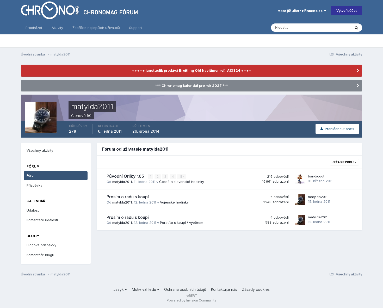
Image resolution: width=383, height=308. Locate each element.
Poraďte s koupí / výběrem (181, 222)
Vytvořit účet (346, 10)
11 (181, 176)
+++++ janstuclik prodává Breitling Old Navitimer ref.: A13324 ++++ (191, 70)
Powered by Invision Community (191, 300)
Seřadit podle (343, 162)
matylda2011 (122, 182)
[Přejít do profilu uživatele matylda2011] (300, 199)
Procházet (34, 28)
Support (135, 28)
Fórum (31, 175)
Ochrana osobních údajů (185, 289)
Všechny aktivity (40, 150)
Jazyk (119, 289)
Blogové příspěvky (41, 245)
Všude (339, 27)
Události (33, 210)
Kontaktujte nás (224, 289)
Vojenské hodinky (174, 202)
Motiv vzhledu (144, 289)
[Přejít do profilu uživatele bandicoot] (300, 179)
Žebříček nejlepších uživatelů (96, 28)
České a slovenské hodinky (181, 182)
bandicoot (316, 176)
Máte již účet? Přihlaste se (300, 11)
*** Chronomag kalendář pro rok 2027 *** (191, 85)
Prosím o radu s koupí (128, 196)
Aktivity (57, 28)
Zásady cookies (256, 289)
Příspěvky (34, 185)
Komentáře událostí (42, 220)
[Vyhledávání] (356, 27)
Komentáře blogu (40, 255)
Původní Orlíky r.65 (126, 176)
